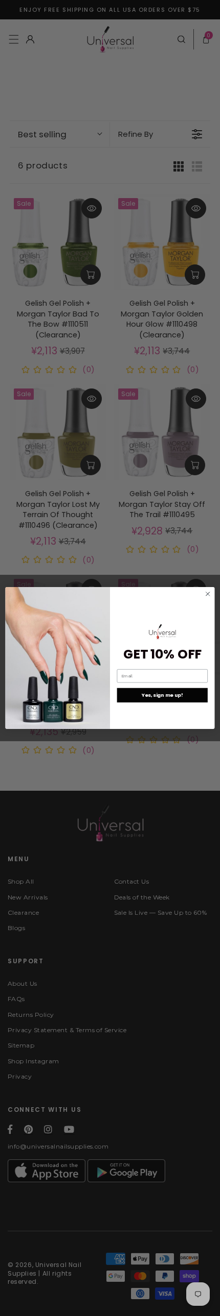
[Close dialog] (207, 593)
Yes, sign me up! (162, 695)
